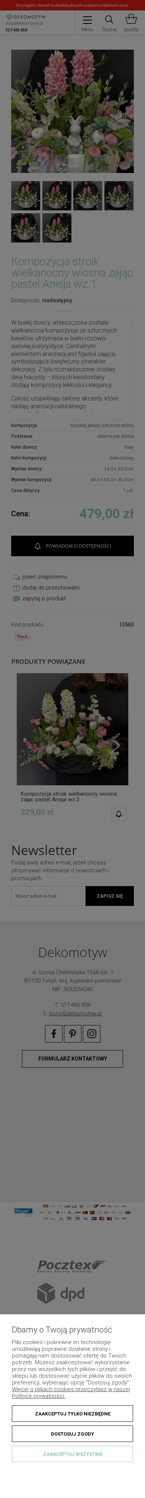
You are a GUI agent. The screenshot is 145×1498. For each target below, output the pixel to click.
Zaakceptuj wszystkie (72, 1454)
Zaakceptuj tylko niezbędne (72, 1414)
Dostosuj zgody (72, 1434)
